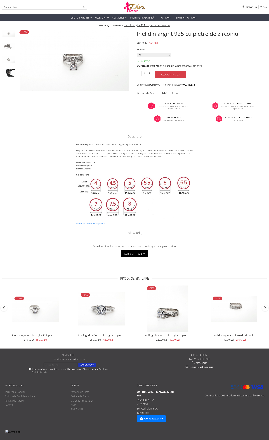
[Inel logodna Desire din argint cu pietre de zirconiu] (101, 308)
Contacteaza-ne (153, 418)
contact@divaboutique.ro (201, 366)
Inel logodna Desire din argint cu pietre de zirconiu (101, 335)
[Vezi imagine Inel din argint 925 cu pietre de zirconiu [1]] (8, 46)
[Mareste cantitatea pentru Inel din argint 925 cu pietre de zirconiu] (149, 73)
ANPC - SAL (77, 409)
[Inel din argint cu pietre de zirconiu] (234, 309)
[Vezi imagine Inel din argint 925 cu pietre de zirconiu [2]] (8, 59)
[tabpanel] (74, 60)
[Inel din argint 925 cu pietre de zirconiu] (74, 60)
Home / (102, 25)
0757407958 (201, 363)
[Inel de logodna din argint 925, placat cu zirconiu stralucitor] (35, 309)
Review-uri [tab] (134, 233)
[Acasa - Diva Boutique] (134, 7)
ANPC (74, 405)
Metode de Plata (80, 392)
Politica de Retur (80, 396)
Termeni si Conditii (15, 392)
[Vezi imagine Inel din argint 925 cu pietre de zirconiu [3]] (8, 73)
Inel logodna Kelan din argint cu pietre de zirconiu (167, 335)
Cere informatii (172, 93)
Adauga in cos (170, 74)
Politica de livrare (14, 400)
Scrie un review (134, 253)
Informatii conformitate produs (90, 223)
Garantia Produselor (82, 400)
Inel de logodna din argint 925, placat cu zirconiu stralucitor (35, 335)
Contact (9, 405)
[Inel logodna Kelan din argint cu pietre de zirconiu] (167, 309)
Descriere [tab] (134, 136)
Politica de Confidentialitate (20, 396)
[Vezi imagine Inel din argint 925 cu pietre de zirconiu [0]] (8, 33)
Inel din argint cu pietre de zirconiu (233, 335)
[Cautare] (84, 7)
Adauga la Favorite (148, 93)
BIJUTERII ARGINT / (115, 25)
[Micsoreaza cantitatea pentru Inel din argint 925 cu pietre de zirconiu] (139, 73)
